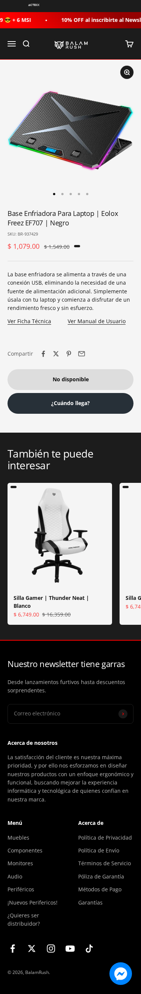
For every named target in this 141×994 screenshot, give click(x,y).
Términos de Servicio (104, 863)
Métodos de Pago (99, 889)
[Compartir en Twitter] (56, 353)
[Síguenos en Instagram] (51, 948)
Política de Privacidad (105, 837)
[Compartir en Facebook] (43, 353)
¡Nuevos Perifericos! (33, 902)
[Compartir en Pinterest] (68, 353)
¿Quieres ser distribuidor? (24, 919)
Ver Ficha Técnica (29, 321)
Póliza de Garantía (101, 876)
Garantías (90, 902)
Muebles (18, 837)
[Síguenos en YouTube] (70, 948)
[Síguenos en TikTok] (89, 948)
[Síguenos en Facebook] (13, 948)
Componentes (25, 850)
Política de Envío (98, 850)
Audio (15, 876)
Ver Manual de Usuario (97, 321)
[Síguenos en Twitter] (32, 948)
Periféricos (21, 889)
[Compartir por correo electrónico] (81, 353)
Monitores (20, 863)
